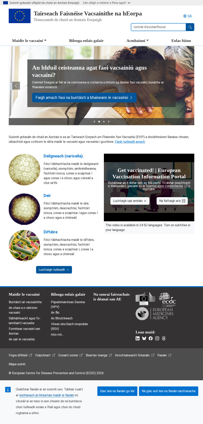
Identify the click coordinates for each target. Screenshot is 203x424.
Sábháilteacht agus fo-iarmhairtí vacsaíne (25, 320)
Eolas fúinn (181, 40)
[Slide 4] (108, 121)
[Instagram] (157, 338)
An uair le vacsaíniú (22, 339)
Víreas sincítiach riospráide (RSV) (69, 326)
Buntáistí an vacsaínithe (25, 302)
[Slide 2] (99, 121)
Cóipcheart (43, 355)
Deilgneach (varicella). (64, 156)
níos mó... (57, 334)
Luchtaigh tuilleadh (52, 270)
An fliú (55, 312)
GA (190, 16)
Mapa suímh (17, 364)
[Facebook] (151, 338)
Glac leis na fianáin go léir (117, 391)
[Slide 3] (104, 121)
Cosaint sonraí (68, 355)
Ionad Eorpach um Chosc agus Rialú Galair (167, 299)
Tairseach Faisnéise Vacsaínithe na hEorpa (88, 13)
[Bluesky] (144, 338)
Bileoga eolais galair (86, 40)
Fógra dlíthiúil (18, 355)
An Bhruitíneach (62, 318)
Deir (47, 195)
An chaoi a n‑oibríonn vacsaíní (23, 310)
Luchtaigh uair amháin (128, 201)
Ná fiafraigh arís (170, 201)
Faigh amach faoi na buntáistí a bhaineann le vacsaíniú (81, 97)
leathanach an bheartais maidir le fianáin (46, 395)
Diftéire (50, 232)
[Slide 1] (94, 121)
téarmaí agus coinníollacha (164, 186)
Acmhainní (135, 40)
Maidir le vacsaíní (27, 40)
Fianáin (162, 355)
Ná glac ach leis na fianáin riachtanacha (168, 391)
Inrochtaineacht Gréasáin (132, 355)
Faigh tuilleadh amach (130, 142)
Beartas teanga (96, 355)
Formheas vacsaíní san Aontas (24, 331)
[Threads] (164, 338)
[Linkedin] (138, 338)
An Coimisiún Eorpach (145, 299)
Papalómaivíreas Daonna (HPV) (68, 304)
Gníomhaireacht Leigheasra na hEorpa (154, 313)
